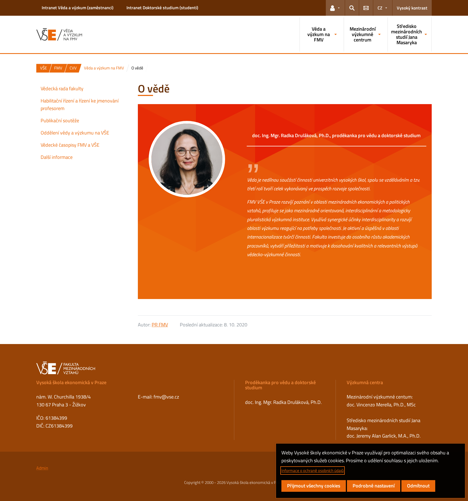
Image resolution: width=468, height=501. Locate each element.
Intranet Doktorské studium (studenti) (162, 7)
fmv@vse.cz (166, 396)
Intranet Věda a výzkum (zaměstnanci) (77, 7)
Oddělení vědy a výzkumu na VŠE (75, 132)
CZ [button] (380, 8)
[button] (335, 8)
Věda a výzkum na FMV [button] (318, 34)
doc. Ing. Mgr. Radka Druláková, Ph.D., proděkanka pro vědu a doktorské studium (336, 135)
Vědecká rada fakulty (62, 88)
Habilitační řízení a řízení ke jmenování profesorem (80, 104)
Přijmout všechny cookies (313, 485)
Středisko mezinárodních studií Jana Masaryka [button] (406, 34)
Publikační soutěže (60, 120)
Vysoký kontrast (412, 8)
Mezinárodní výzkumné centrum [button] (363, 34)
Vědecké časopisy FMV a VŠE (70, 145)
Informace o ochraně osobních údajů (312, 470)
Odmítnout (418, 485)
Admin (42, 468)
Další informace (57, 157)
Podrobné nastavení (374, 485)
